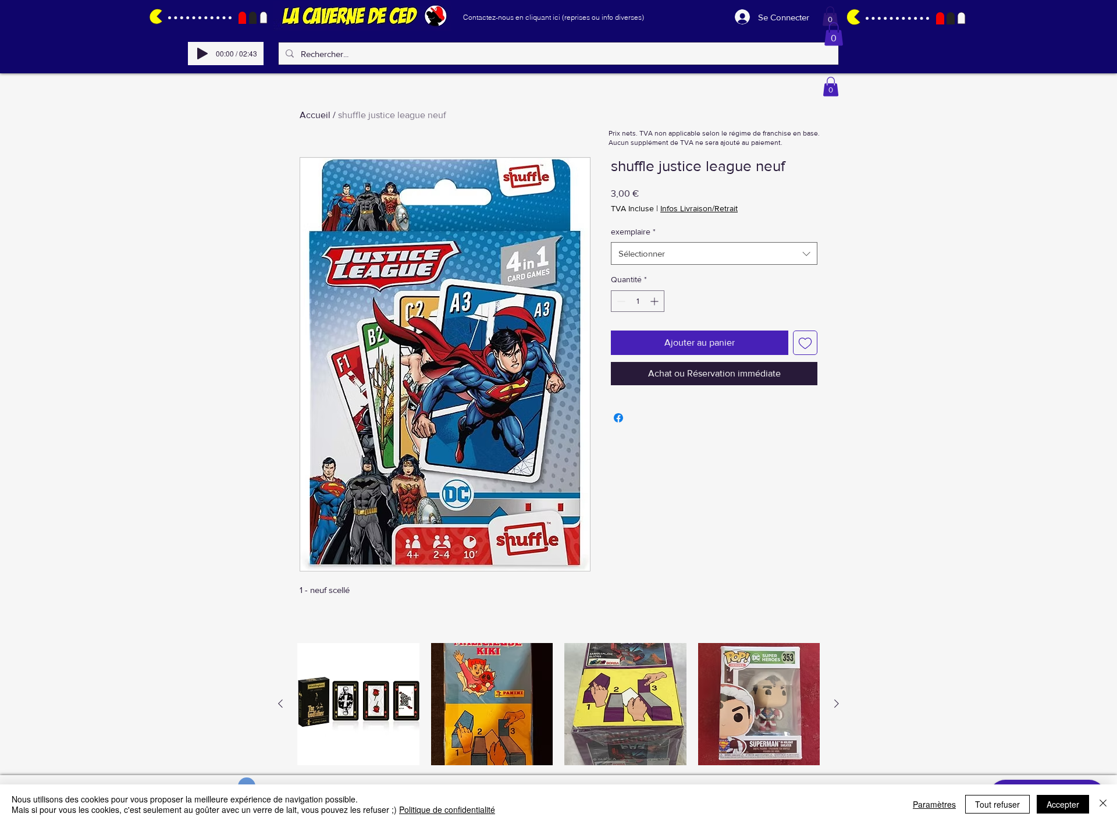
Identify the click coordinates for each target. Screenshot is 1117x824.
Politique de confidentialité (447, 809)
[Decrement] (620, 301)
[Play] (202, 53)
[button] (830, 16)
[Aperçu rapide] (358, 704)
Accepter (1063, 804)
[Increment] (655, 301)
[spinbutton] (637, 301)
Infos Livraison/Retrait (699, 208)
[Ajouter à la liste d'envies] (805, 343)
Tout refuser (997, 804)
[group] (558, 704)
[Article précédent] (280, 704)
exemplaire (633, 231)
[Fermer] (1103, 804)
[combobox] (714, 253)
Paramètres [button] (934, 804)
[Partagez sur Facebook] (618, 418)
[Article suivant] (837, 704)
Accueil (315, 115)
